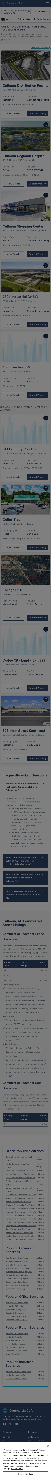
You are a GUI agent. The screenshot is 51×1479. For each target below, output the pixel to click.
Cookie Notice (17, 1469)
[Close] (48, 1446)
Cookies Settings (25, 1474)
